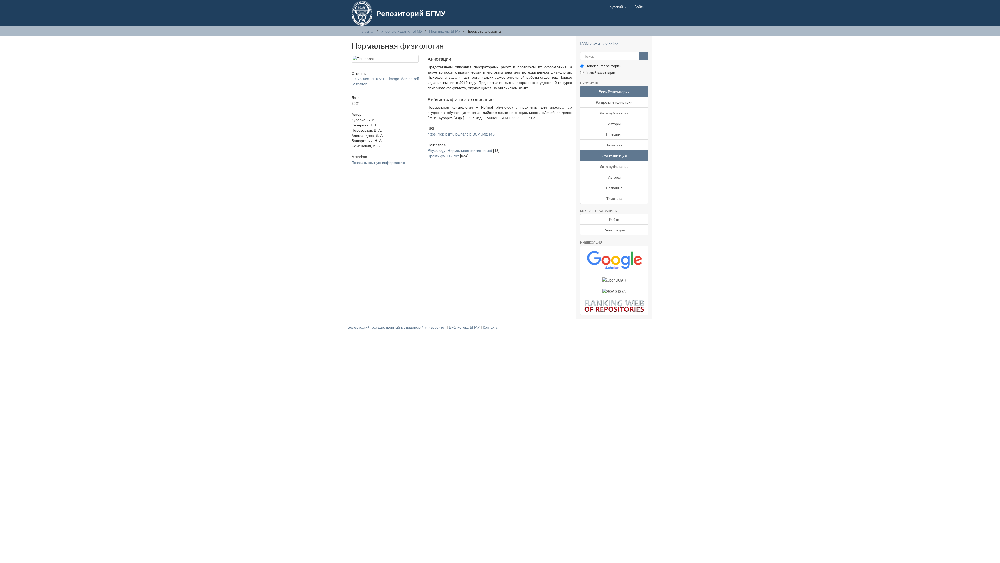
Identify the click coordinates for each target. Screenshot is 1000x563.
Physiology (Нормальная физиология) (460, 150)
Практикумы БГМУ (445, 31)
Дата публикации (614, 112)
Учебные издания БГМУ (401, 31)
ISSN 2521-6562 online (599, 43)
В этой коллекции (600, 72)
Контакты (490, 327)
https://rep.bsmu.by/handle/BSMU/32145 (461, 134)
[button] (618, 6)
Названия (614, 134)
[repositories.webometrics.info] (614, 306)
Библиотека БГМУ (465, 327)
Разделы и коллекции (614, 102)
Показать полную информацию (378, 162)
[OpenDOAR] (614, 279)
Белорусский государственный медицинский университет (397, 327)
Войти (614, 219)
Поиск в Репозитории (603, 65)
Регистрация (614, 229)
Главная (367, 31)
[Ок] (643, 56)
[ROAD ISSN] (614, 291)
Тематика (614, 145)
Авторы (614, 123)
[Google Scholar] (614, 260)
